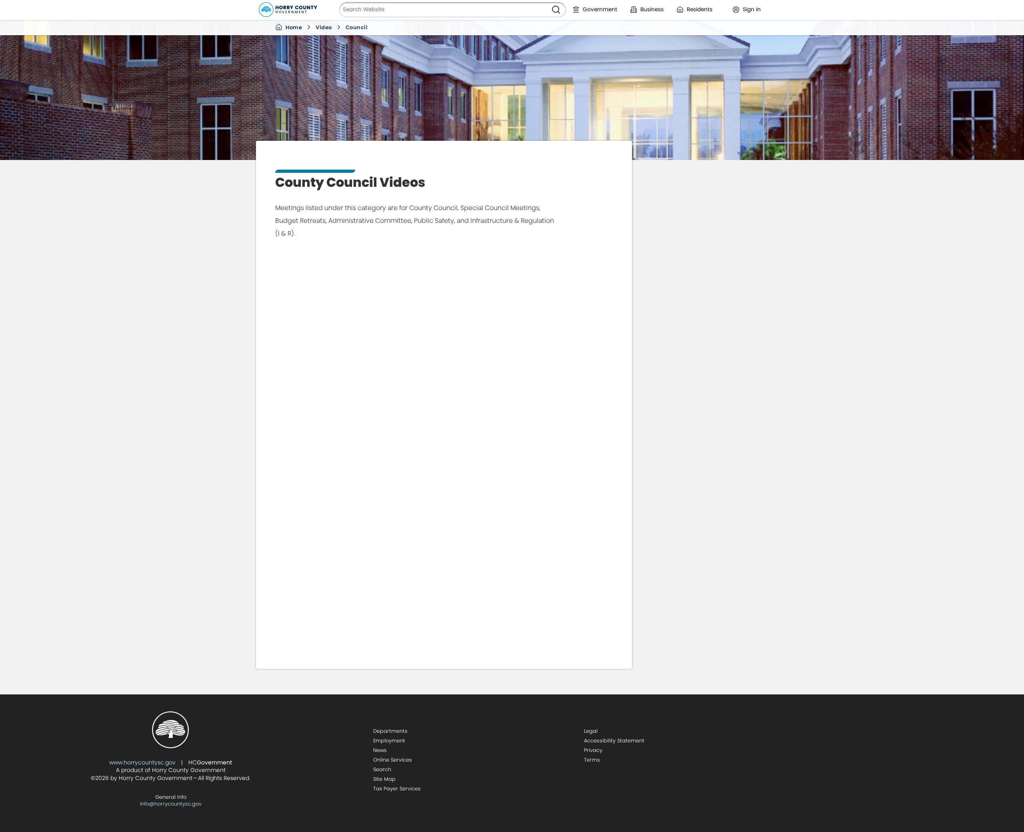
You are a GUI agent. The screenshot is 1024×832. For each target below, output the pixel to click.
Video (324, 27)
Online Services (392, 759)
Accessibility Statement (614, 740)
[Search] (556, 9)
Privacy (593, 750)
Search (382, 769)
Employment (389, 740)
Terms (592, 759)
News (380, 750)
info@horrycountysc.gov (171, 803)
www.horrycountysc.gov (142, 762)
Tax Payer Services (397, 788)
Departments (390, 731)
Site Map (384, 779)
